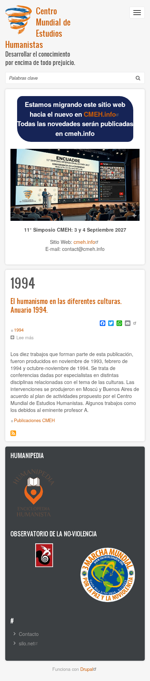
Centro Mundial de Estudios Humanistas (37, 27)
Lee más (26, 338)
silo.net (27, 643)
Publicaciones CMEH (34, 420)
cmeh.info (84, 241)
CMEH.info (100, 114)
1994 (19, 330)
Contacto (29, 633)
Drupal (86, 669)
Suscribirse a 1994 (13, 433)
